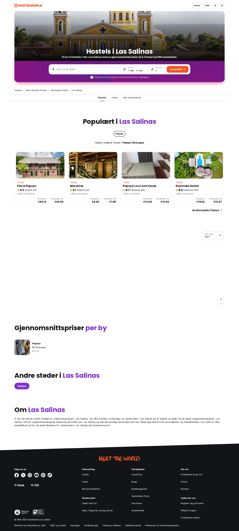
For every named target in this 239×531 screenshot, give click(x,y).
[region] (119, 268)
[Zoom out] (221, 304)
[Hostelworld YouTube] (36, 475)
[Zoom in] (221, 299)
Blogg (134, 482)
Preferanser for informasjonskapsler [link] (162, 525)
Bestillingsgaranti (139, 489)
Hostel (21, 182)
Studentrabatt (138, 510)
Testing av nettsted (112, 525)
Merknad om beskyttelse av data (29, 525)
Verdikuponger (91, 525)
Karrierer (185, 489)
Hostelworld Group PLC (192, 474)
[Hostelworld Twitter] (23, 475)
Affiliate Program (188, 510)
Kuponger (75, 525)
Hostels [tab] (102, 97)
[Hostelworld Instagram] (30, 475)
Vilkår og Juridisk (58, 525)
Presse (184, 482)
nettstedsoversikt (133, 525)
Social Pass (137, 474)
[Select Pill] (215, 5)
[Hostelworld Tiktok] (50, 475)
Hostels (85, 474)
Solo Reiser (137, 503)
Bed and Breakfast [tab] (132, 97)
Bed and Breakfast (91, 489)
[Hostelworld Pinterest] (43, 475)
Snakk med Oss (89, 503)
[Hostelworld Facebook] (16, 475)
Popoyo (22, 386)
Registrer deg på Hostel (192, 503)
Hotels (85, 482)
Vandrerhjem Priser (140, 496)
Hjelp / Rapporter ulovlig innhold (97, 510)
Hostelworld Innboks (190, 517)
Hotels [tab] (115, 97)
